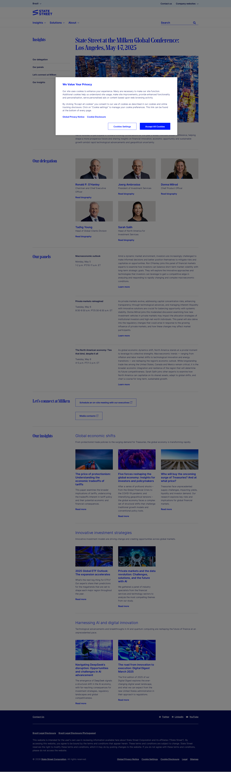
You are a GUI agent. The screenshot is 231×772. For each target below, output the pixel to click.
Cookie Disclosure (96, 116)
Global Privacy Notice (73, 116)
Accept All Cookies (155, 126)
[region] (116, 106)
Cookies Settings (122, 126)
